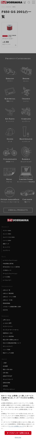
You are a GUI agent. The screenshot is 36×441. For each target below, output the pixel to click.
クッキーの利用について (16, 426)
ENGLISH (18, 437)
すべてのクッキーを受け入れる (18, 433)
